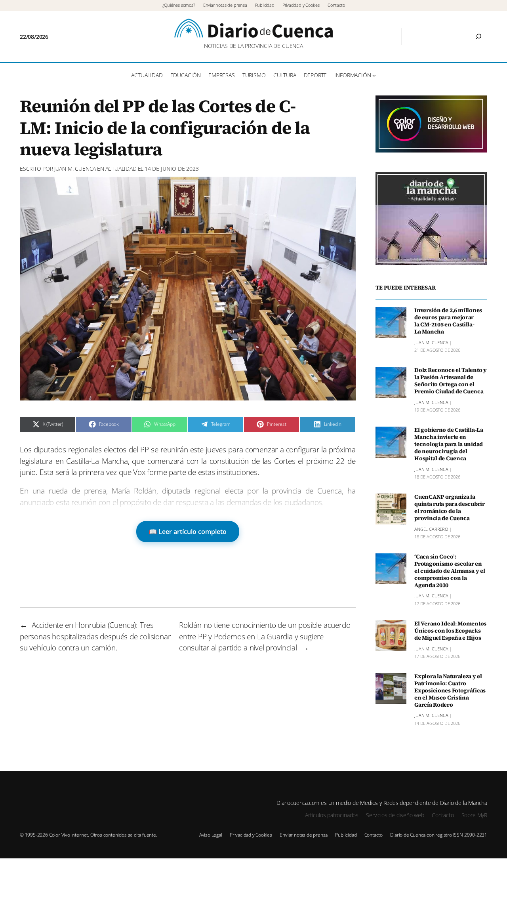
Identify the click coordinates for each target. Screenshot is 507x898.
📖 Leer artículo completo (188, 531)
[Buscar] (478, 36)
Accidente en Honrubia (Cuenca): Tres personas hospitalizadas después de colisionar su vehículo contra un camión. (95, 636)
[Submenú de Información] (374, 75)
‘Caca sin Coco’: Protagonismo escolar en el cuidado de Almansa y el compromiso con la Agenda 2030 (449, 571)
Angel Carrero (431, 529)
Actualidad (121, 168)
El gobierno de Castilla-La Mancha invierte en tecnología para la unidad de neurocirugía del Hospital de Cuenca (448, 444)
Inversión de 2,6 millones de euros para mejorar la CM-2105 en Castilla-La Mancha (448, 321)
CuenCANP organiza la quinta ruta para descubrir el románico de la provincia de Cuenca (449, 508)
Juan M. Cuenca (75, 168)
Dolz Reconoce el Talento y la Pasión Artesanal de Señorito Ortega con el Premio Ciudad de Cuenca (450, 381)
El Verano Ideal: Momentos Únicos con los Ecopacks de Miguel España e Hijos (450, 631)
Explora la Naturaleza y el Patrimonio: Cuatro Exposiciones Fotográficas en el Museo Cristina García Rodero (450, 690)
